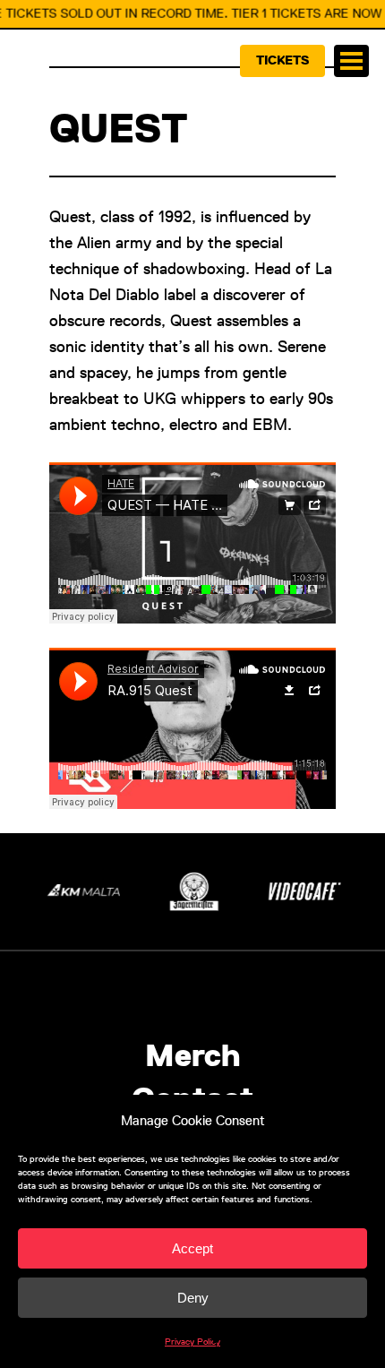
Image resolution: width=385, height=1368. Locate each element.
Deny (193, 1297)
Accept (192, 1248)
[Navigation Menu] (351, 61)
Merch (193, 1056)
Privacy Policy (192, 1341)
